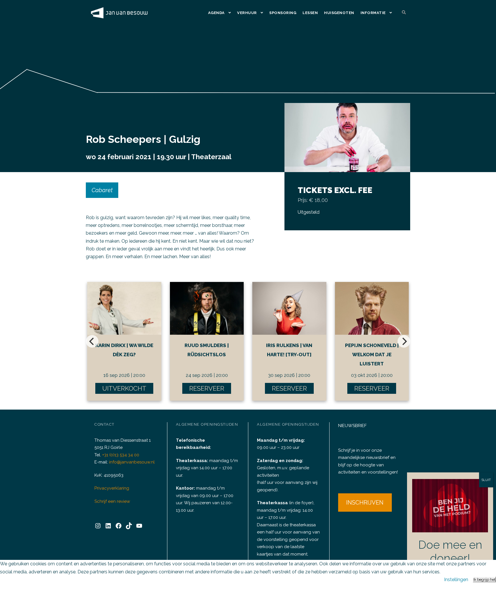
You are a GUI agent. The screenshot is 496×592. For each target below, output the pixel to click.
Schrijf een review (112, 501)
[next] (404, 341)
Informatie (373, 13)
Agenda (216, 13)
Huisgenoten (339, 13)
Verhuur (247, 13)
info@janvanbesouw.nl (132, 462)
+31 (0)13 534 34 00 (120, 454)
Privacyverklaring (111, 488)
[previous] (92, 341)
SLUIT (486, 480)
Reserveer (206, 388)
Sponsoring (282, 13)
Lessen (310, 13)
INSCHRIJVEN (364, 502)
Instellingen (456, 579)
